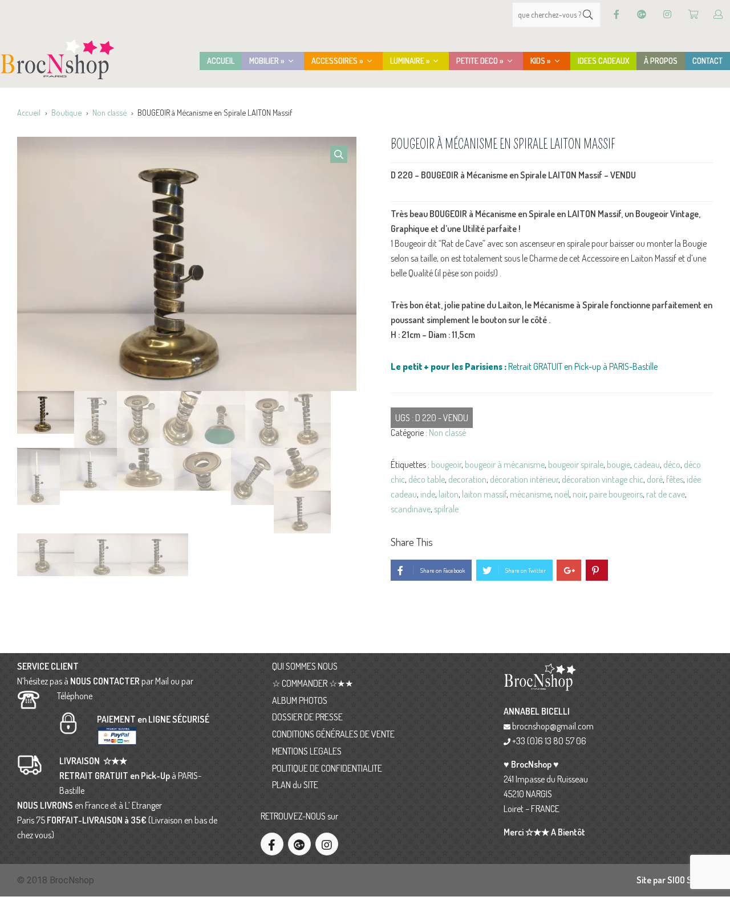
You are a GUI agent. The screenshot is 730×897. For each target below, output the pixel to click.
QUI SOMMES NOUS (305, 666)
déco (671, 464)
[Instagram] (667, 15)
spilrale (446, 509)
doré (655, 479)
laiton (449, 494)
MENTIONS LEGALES (307, 751)
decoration (467, 479)
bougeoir (446, 464)
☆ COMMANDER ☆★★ (312, 683)
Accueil (28, 112)
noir (579, 494)
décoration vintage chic (602, 479)
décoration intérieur (524, 479)
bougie (618, 464)
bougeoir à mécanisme (505, 464)
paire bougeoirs (616, 494)
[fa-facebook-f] (272, 844)
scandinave (411, 509)
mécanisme (530, 494)
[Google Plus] (641, 15)
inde (427, 494)
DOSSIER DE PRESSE (307, 717)
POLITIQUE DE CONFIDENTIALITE (327, 768)
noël (561, 494)
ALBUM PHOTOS (299, 700)
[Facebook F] (616, 15)
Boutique (66, 112)
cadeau (647, 464)
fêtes (674, 479)
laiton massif (484, 494)
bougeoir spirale (575, 464)
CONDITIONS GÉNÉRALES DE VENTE (333, 734)
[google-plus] (299, 844)
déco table (426, 479)
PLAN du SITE (295, 784)
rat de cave (665, 494)
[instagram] (326, 844)
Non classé (109, 112)
